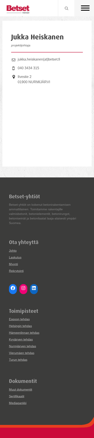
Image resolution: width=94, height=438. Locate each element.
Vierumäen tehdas (21, 353)
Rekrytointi (16, 271)
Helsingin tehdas (20, 326)
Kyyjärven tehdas (21, 339)
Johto (13, 250)
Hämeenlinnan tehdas (24, 332)
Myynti (13, 264)
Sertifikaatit (16, 396)
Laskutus (15, 257)
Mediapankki (17, 403)
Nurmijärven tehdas (22, 346)
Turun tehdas (18, 359)
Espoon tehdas (19, 319)
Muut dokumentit (20, 389)
